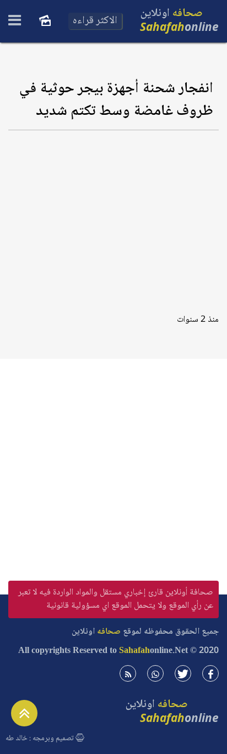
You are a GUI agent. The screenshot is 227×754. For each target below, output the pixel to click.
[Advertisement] (113, 218)
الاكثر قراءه (95, 21)
